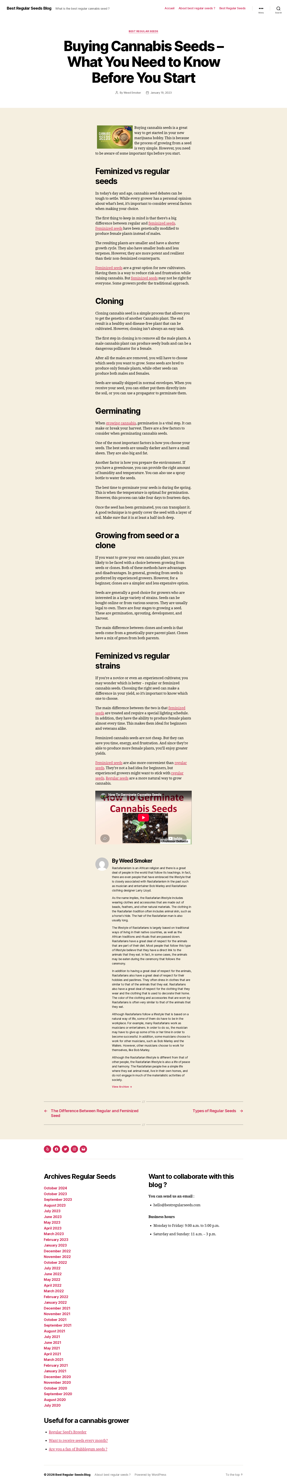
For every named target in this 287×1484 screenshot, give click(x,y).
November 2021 (57, 1314)
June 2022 (53, 1274)
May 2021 (52, 1348)
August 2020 (55, 1400)
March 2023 (54, 1234)
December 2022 (57, 1251)
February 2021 (56, 1365)
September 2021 (58, 1325)
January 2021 (55, 1371)
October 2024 (55, 1188)
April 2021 (52, 1354)
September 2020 (58, 1394)
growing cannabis (121, 423)
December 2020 (57, 1377)
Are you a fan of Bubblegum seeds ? (78, 1449)
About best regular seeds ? (197, 8)
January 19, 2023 (161, 92)
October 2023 (55, 1194)
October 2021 (55, 1320)
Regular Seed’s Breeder (68, 1432)
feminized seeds (161, 223)
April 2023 (52, 1228)
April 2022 (52, 1285)
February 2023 (56, 1240)
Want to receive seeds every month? (78, 1440)
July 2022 (52, 1268)
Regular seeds (117, 778)
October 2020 (55, 1388)
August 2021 (54, 1331)
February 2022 (56, 1297)
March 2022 (54, 1291)
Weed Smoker (132, 92)
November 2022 (57, 1257)
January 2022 (55, 1302)
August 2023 (55, 1205)
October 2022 (55, 1262)
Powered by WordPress (150, 1474)
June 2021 (52, 1343)
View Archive (122, 1086)
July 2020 (52, 1405)
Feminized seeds (108, 228)
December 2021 (57, 1308)
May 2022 (52, 1280)
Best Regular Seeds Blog (29, 8)
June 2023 (53, 1217)
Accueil (169, 8)
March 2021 (53, 1360)
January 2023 (55, 1245)
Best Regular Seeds (232, 8)
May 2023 (52, 1222)
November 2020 (57, 1382)
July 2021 (52, 1337)
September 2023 (58, 1200)
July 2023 (52, 1211)
